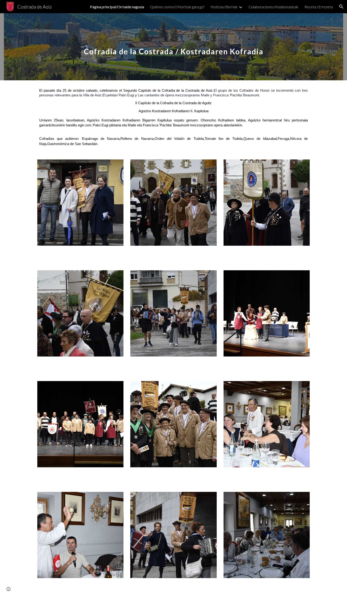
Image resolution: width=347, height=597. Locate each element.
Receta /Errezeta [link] (319, 6)
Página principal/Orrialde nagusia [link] (117, 6)
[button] (341, 6)
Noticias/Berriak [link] (224, 6)
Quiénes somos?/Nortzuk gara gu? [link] (177, 6)
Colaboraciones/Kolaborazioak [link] (273, 6)
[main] (173, 47)
